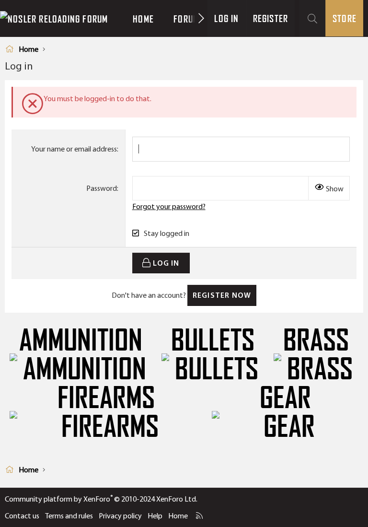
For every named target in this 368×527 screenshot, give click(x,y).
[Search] (312, 18)
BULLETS (212, 340)
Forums (188, 18)
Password (101, 188)
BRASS (316, 340)
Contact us (22, 515)
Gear (285, 398)
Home (143, 18)
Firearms (106, 398)
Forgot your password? (169, 206)
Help (155, 515)
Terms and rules (69, 515)
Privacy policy (120, 515)
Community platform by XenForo (101, 499)
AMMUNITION (80, 340)
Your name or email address (74, 148)
